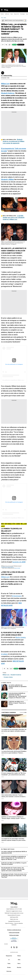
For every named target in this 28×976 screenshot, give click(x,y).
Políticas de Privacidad (14, 932)
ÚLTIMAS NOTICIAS (7, 849)
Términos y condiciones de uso (14, 929)
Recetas (19, 967)
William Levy (5, 577)
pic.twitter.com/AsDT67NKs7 (7, 567)
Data (19, 959)
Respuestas (9, 955)
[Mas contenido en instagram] (16, 947)
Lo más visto (6, 682)
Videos (19, 955)
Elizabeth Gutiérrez (16, 674)
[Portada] (14, 905)
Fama (9, 963)
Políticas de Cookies (14, 935)
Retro (19, 963)
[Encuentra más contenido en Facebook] (2, 44)
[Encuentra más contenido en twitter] (6, 44)
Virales (9, 967)
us (9, 959)
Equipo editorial (14, 906)
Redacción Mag (8, 75)
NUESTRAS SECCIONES (14, 952)
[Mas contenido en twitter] (14, 947)
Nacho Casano (21, 637)
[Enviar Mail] (2, 75)
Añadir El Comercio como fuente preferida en (14, 20)
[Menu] (2, 9)
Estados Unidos (8, 677)
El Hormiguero (17, 596)
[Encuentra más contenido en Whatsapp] (9, 44)
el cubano (4, 654)
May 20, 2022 (17, 568)
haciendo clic (18, 562)
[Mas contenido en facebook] (11, 947)
